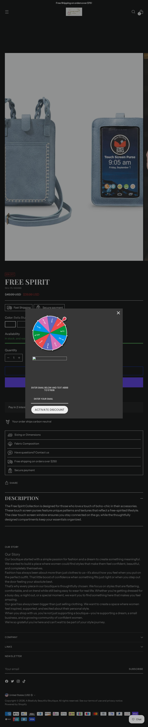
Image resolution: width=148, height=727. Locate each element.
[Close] (118, 313)
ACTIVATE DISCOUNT (49, 410)
